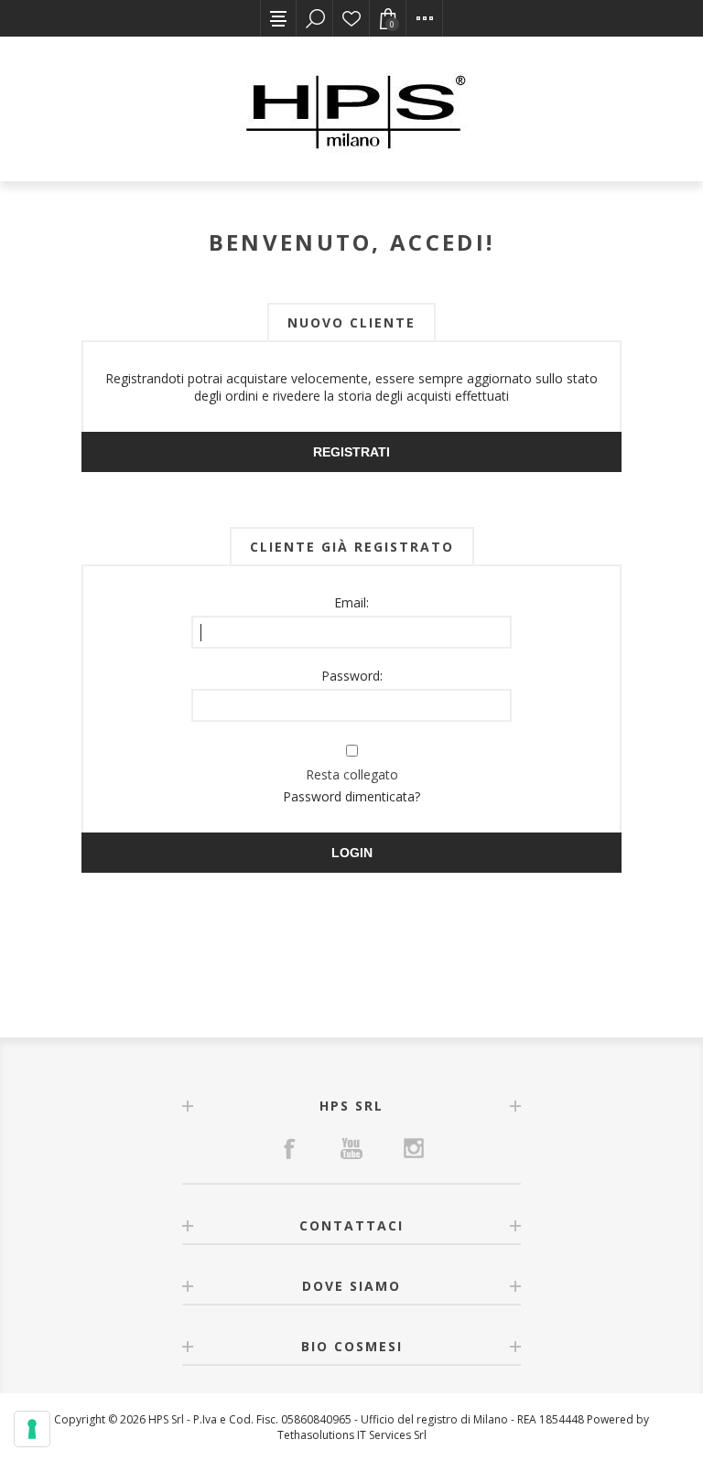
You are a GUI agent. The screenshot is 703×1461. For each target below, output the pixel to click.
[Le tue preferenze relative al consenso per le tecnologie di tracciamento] (32, 1429)
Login (352, 852)
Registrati (351, 452)
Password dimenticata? (351, 796)
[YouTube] (351, 1148)
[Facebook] (289, 1148)
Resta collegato (352, 774)
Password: (352, 675)
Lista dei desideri (351, 18)
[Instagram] (413, 1148)
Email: (351, 602)
